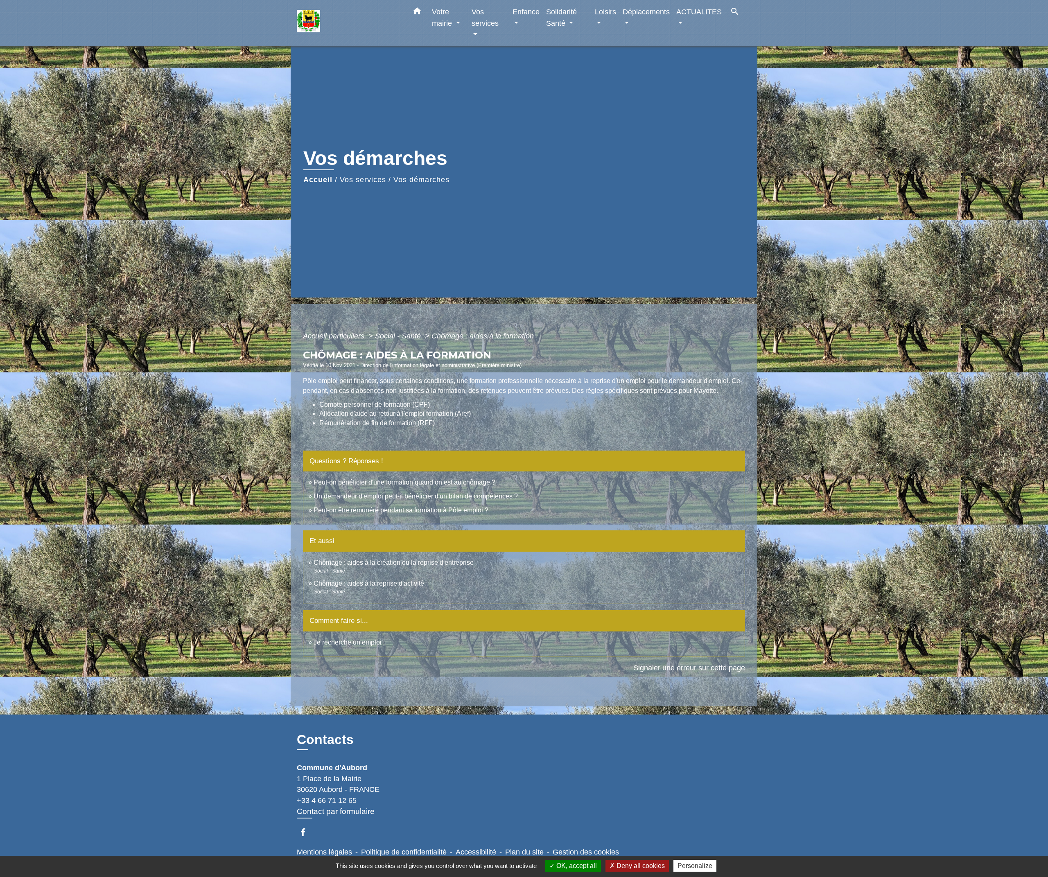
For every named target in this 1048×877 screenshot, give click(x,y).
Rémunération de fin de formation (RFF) (377, 422)
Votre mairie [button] (443, 17)
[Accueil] (348, 23)
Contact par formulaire (336, 811)
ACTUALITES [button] (699, 11)
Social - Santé (399, 336)
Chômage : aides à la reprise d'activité (369, 583)
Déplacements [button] (646, 11)
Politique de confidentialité (404, 852)
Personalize (695, 865)
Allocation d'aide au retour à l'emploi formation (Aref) (395, 413)
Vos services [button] (485, 17)
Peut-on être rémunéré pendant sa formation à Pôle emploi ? (401, 510)
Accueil (317, 180)
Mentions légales (324, 852)
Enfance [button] (526, 11)
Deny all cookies (640, 865)
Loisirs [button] (605, 11)
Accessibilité (476, 852)
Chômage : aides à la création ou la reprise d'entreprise (394, 562)
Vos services (363, 180)
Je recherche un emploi (348, 642)
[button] (417, 13)
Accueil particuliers (334, 336)
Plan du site (524, 852)
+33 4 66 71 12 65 (327, 800)
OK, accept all (576, 865)
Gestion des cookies (586, 852)
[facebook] (307, 832)
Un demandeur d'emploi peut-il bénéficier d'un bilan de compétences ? (416, 496)
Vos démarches (421, 180)
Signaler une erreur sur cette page (689, 668)
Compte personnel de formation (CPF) (374, 404)
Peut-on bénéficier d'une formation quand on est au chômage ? (404, 482)
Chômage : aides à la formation (482, 336)
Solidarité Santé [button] (561, 17)
